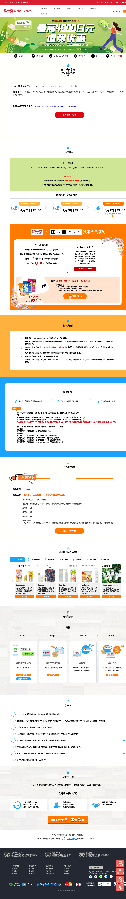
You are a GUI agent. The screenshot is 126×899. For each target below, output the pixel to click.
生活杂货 (51, 559)
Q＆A (98, 56)
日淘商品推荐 (49, 869)
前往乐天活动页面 (69, 531)
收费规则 (14, 869)
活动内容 (22, 56)
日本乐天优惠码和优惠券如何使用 (30, 401)
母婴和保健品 (35, 559)
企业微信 (120, 871)
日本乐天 (52, 675)
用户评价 (48, 871)
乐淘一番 (44, 14)
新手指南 (31, 869)
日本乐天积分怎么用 (108, 401)
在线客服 (96, 867)
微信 (120, 879)
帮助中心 (32, 866)
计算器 (120, 888)
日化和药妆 (18, 559)
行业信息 (49, 866)
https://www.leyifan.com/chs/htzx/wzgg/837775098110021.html (56, 106)
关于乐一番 (115, 56)
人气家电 (65, 559)
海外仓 (69, 8)
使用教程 (111, 675)
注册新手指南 (22, 679)
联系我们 (66, 871)
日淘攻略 (31, 873)
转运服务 (57, 8)
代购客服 (120, 863)
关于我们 (67, 866)
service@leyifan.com (92, 839)
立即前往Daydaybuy (85, 268)
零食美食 (106, 559)
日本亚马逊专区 (50, 873)
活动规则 (39, 56)
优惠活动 (80, 8)
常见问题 (31, 871)
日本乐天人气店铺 (61, 56)
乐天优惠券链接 (69, 115)
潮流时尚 (92, 559)
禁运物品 (14, 873)
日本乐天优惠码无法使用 (69, 401)
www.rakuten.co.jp (40, 338)
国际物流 (44, 8)
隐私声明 (66, 873)
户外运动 (79, 559)
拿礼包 (76, 296)
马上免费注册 (22, 675)
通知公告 (93, 8)
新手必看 (82, 56)
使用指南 (15, 866)
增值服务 (14, 871)
